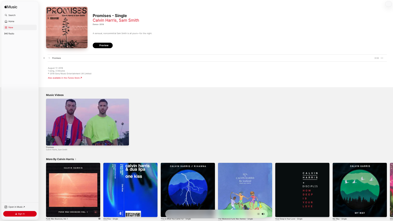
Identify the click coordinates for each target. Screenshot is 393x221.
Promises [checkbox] (56, 58)
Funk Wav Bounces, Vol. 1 (58, 164)
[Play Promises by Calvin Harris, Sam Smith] (49, 58)
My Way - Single (340, 164)
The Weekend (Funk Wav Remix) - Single (237, 164)
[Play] (50, 141)
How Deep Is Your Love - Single (290, 164)
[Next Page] (390, 190)
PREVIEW (375, 58)
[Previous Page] (43, 190)
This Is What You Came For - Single (177, 164)
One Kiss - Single (111, 164)
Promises (50, 147)
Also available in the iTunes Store (64, 78)
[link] (61, 159)
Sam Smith (129, 20)
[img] (10, 7)
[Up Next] (258, 214)
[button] (20, 15)
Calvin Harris (105, 20)
